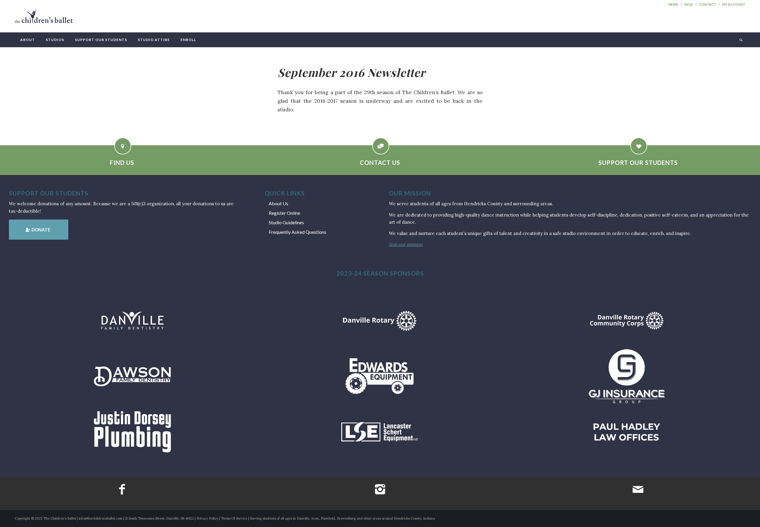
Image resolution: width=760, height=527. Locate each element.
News (673, 4)
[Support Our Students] (638, 146)
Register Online (284, 213)
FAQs (688, 4)
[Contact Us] (380, 146)
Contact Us (380, 162)
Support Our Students (638, 162)
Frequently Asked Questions (297, 232)
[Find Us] (122, 146)
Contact (707, 4)
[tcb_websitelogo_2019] (44, 19)
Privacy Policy (207, 518)
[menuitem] (673, 4)
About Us (278, 203)
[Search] (740, 39)
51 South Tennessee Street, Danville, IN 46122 (159, 518)
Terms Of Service (234, 518)
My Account (733, 4)
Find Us (122, 162)
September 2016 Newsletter (351, 72)
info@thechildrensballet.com (100, 518)
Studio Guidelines (286, 222)
